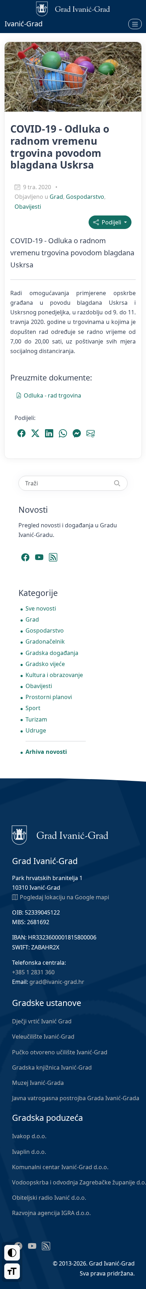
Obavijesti (28, 207)
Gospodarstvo (85, 197)
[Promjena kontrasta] (12, 1253)
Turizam (36, 719)
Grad (56, 197)
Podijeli (111, 222)
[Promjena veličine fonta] (12, 1271)
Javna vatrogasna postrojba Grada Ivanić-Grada (75, 1098)
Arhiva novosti (46, 752)
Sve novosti (41, 608)
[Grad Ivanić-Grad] (60, 834)
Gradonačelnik (45, 641)
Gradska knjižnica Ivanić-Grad (52, 1067)
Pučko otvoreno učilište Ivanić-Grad (59, 1052)
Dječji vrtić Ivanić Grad (42, 1021)
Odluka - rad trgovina (52, 395)
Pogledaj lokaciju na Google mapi (64, 897)
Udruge (36, 730)
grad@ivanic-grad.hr (56, 982)
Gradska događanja (52, 653)
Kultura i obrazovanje (54, 675)
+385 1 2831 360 (33, 972)
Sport (33, 708)
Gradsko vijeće (45, 664)
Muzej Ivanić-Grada (38, 1083)
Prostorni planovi (49, 697)
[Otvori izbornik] (135, 24)
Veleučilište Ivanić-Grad (43, 1036)
